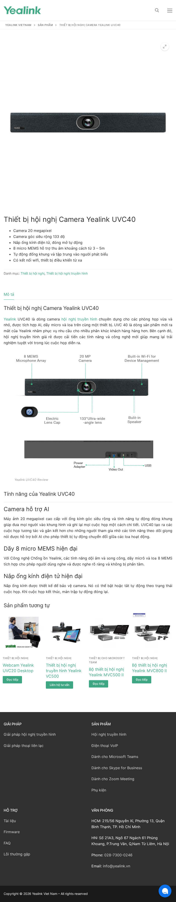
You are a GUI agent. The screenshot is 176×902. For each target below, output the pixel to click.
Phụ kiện (98, 790)
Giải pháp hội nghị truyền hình (30, 734)
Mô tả (9, 294)
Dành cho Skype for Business (116, 768)
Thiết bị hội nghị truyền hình (67, 273)
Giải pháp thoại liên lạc (24, 745)
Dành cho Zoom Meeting (112, 779)
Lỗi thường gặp (17, 854)
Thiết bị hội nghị (32, 273)
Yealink (10, 319)
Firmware (12, 832)
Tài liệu (10, 820)
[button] (165, 46)
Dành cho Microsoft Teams (114, 756)
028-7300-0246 (118, 855)
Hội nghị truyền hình (108, 734)
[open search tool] (157, 10)
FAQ (7, 843)
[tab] (9, 294)
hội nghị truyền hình (79, 319)
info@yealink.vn (116, 866)
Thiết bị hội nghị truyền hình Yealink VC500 (64, 671)
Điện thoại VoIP (104, 745)
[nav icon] (169, 10)
